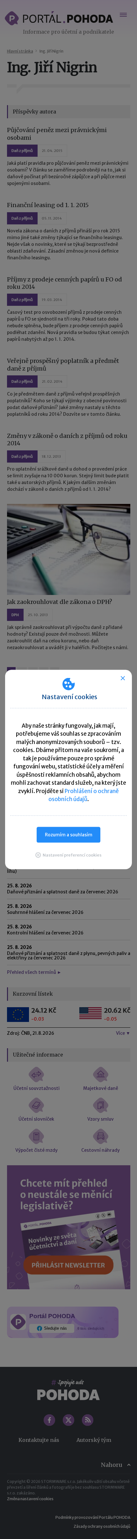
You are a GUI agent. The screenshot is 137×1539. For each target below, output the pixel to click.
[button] (68, 855)
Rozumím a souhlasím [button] (68, 834)
